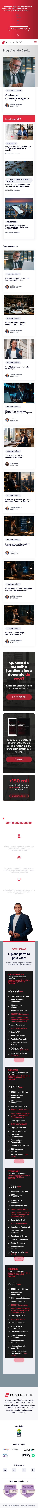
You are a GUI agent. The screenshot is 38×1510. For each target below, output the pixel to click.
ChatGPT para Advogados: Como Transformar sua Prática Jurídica (18, 185)
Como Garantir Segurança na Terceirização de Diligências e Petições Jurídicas (16, 227)
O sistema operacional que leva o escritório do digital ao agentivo (18, 500)
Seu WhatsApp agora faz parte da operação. (17, 368)
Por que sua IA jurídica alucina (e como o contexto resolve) (18, 545)
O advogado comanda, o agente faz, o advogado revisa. (17, 100)
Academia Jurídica (14, 90)
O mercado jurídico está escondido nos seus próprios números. (18, 589)
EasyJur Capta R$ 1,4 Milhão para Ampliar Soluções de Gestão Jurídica (18, 148)
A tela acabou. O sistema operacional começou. (14, 456)
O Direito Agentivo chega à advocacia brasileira (15, 633)
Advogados (11, 143)
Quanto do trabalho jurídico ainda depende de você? (15, 323)
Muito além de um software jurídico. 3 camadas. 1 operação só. (19, 412)
